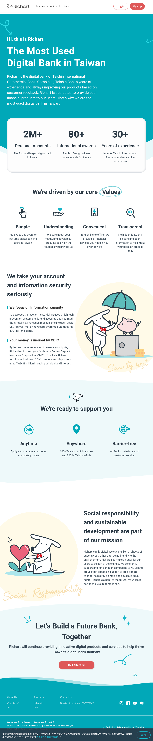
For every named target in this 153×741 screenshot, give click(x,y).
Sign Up (137, 6)
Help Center (38, 703)
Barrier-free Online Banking (18, 722)
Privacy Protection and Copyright (58, 725)
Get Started (76, 665)
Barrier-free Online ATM (44, 722)
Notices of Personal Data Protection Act (24, 725)
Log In (120, 6)
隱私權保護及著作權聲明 (47, 736)
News (9, 707)
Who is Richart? (13, 703)
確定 (143, 735)
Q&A (36, 707)
